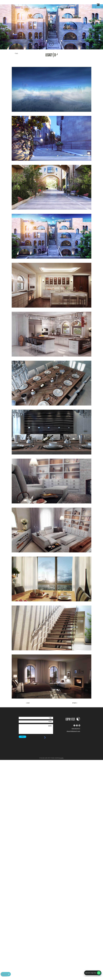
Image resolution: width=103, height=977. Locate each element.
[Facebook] (74, 725)
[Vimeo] (77, 725)
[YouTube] (79, 725)
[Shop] (51, 44)
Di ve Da (61, 758)
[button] (98, 5)
